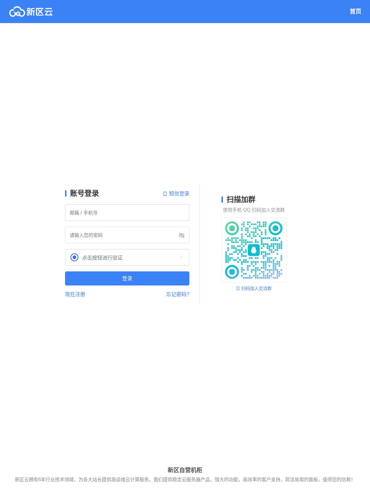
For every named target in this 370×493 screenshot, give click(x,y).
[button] (127, 257)
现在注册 (75, 294)
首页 (355, 11)
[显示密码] (181, 235)
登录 (127, 278)
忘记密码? (177, 294)
